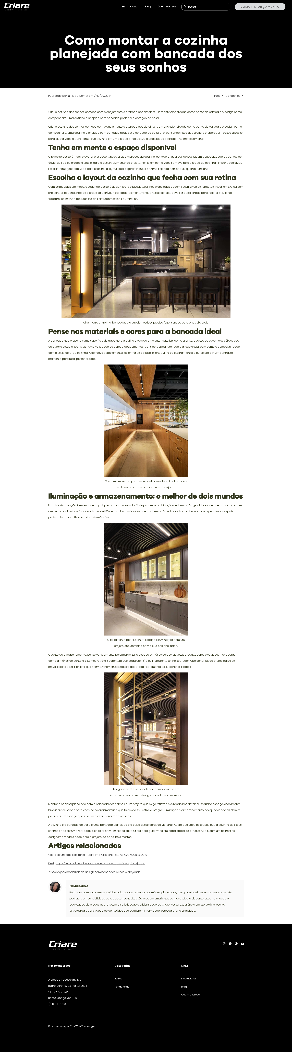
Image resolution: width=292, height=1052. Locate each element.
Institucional (188, 978)
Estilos (118, 978)
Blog (184, 986)
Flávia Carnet (79, 96)
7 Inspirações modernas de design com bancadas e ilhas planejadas (94, 872)
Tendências (122, 986)
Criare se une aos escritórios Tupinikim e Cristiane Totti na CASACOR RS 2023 (98, 855)
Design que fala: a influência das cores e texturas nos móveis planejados (96, 863)
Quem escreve (190, 994)
